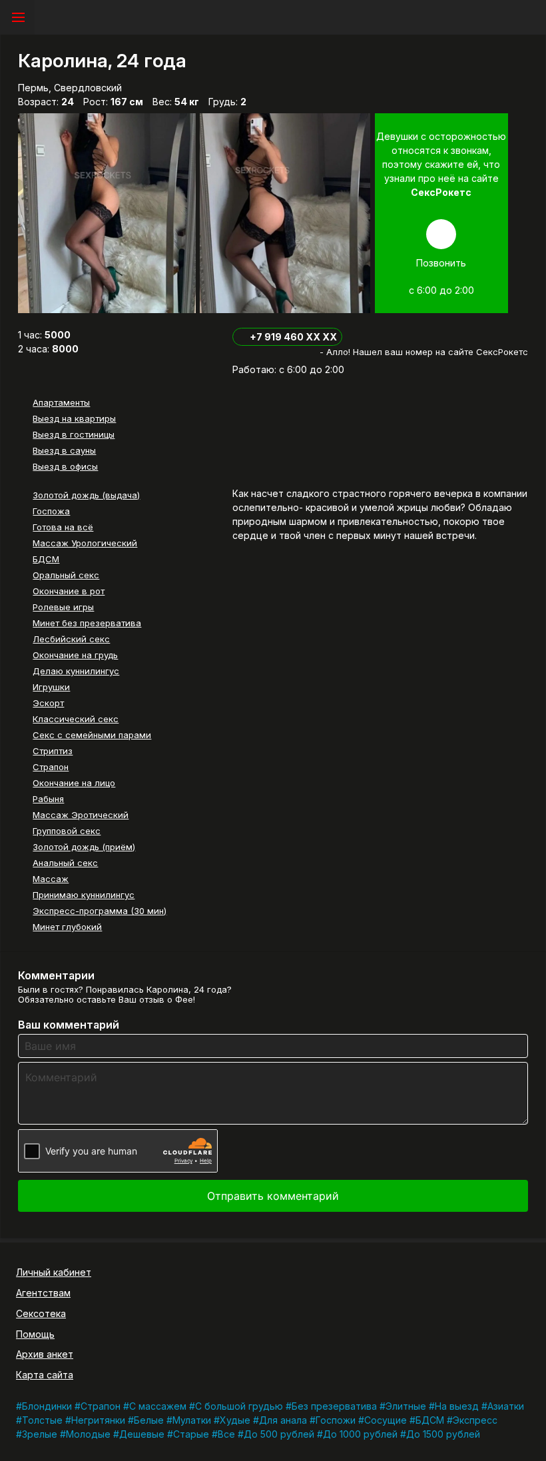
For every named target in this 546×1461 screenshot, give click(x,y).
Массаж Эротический (81, 814)
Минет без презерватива (87, 623)
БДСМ (46, 559)
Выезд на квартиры (74, 418)
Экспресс (475, 1420)
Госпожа (51, 511)
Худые (235, 1420)
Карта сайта (44, 1374)
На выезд (457, 1406)
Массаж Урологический (85, 543)
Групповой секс (67, 830)
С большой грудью (239, 1406)
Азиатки (505, 1406)
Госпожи (336, 1420)
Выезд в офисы (65, 466)
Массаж (51, 878)
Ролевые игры (63, 607)
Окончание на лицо (74, 782)
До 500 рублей (279, 1434)
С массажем (157, 1406)
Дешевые (141, 1434)
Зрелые (39, 1434)
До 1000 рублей (360, 1434)
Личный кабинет (53, 1272)
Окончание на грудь (75, 655)
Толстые (42, 1420)
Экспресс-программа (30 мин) (99, 910)
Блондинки (47, 1406)
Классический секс (76, 719)
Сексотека (41, 1313)
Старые (191, 1434)
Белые (149, 1420)
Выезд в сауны (64, 450)
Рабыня (48, 798)
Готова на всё (63, 527)
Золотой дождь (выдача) (86, 495)
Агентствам (43, 1292)
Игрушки (51, 687)
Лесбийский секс (71, 639)
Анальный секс (65, 862)
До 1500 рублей (443, 1434)
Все (226, 1434)
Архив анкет (44, 1354)
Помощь (35, 1334)
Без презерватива (334, 1406)
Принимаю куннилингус (84, 894)
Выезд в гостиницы (74, 434)
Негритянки (98, 1420)
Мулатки (191, 1420)
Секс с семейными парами (92, 735)
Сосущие (385, 1420)
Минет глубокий (67, 926)
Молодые (88, 1434)
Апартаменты (61, 402)
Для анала (283, 1420)
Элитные (406, 1406)
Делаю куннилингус (76, 671)
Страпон (51, 766)
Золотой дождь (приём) (84, 846)
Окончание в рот (69, 591)
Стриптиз (53, 750)
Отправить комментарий (273, 1196)
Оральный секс (66, 575)
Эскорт (48, 703)
